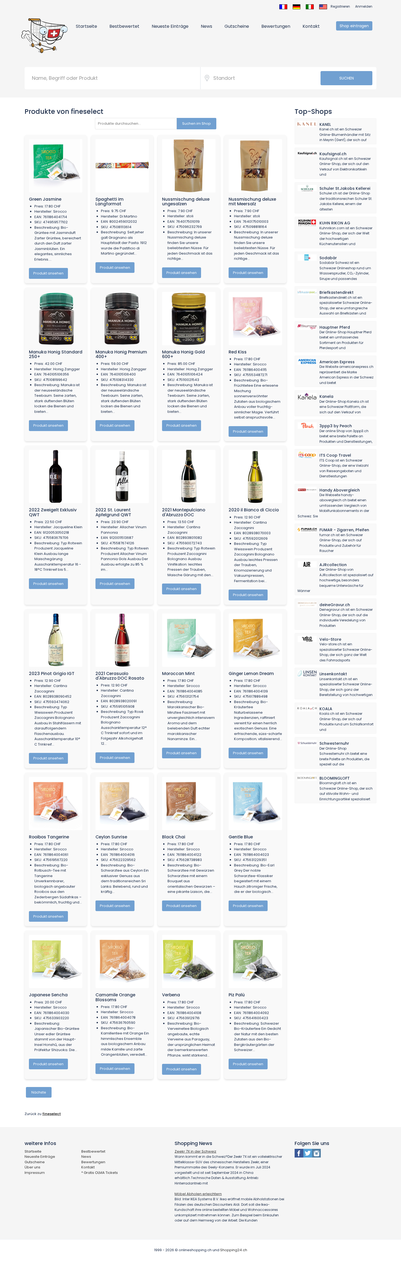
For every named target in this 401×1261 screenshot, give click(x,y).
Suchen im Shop (196, 123)
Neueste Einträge (170, 26)
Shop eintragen (354, 26)
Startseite (86, 26)
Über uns (32, 1167)
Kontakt (311, 26)
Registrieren (340, 6)
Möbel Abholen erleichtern (198, 1193)
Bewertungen (275, 26)
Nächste (38, 1092)
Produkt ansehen (48, 273)
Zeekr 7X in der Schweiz (195, 1151)
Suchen (346, 78)
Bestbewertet (124, 26)
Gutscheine (237, 26)
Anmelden (363, 6)
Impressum (35, 1172)
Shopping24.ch (233, 1250)
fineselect (51, 1113)
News (206, 26)
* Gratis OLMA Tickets (99, 1172)
